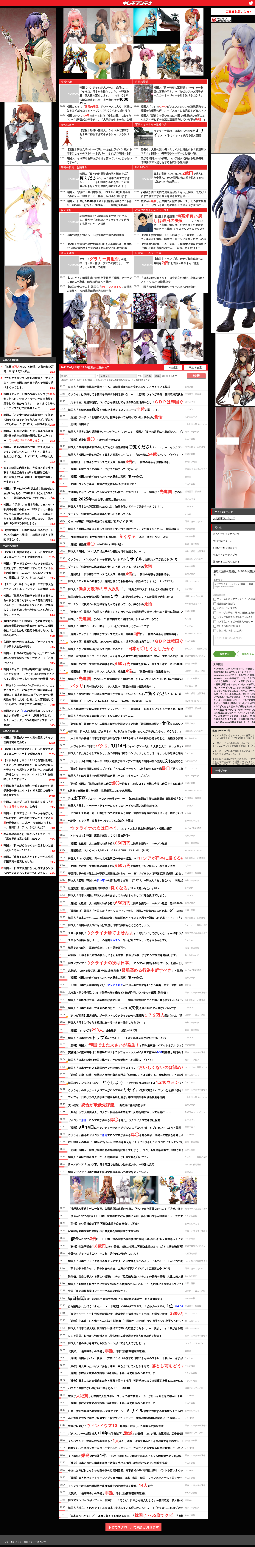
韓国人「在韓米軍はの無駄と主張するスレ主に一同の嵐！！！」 (114, 409)
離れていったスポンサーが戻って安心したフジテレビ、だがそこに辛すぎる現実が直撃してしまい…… (128, 1448)
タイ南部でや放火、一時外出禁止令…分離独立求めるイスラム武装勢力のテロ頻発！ (126, 1455)
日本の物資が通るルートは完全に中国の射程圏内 (95, 235)
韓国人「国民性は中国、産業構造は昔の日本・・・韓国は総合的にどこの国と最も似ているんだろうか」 (129, 1000)
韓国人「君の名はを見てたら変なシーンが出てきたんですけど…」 (107, 1343)
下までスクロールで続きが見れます (133, 1527)
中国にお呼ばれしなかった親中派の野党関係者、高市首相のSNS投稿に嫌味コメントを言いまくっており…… (131, 1470)
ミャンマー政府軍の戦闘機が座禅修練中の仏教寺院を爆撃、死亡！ (112, 1485)
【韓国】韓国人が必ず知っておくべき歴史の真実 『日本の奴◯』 (106, 476)
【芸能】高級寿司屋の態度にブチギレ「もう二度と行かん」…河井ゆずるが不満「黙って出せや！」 (131, 768)
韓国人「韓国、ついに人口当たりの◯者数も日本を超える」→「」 (107, 551)
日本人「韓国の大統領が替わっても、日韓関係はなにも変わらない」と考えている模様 (119, 386)
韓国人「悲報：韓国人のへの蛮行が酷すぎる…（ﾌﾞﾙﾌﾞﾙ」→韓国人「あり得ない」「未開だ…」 (128, 880)
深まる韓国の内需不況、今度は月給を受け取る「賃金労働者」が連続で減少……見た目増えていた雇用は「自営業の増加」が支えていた (29, 474)
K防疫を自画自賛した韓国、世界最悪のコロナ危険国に (100, 790)
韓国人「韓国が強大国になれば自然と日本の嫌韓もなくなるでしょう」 (110, 925)
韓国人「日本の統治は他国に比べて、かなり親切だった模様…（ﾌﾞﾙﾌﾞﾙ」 (111, 1059)
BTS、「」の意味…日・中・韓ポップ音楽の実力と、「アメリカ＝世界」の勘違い (104, 263)
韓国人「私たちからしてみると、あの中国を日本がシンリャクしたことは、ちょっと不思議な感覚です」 (129, 753)
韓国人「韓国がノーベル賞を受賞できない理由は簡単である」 (28, 740)
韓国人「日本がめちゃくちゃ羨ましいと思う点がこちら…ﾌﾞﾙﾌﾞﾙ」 (28, 848)
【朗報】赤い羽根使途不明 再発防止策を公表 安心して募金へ (104, 1223)
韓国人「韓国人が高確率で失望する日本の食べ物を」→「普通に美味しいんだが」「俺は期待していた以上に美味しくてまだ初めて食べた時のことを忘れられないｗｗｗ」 (28, 605)
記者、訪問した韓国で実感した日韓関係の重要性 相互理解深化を (115, 1298)
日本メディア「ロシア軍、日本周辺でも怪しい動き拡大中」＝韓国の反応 (111, 1164)
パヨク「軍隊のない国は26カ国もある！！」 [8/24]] (99, 1388)
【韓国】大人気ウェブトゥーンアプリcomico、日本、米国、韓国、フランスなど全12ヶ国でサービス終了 (130, 1478)
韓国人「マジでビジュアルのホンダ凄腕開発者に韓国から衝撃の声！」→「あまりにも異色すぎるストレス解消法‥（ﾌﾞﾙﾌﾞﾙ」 (173, 110)
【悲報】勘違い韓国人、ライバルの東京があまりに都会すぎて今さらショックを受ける (104, 134)
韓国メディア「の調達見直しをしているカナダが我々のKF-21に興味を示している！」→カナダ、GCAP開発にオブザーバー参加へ (29, 717)
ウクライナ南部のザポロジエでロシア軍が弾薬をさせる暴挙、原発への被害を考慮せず (126, 1134)
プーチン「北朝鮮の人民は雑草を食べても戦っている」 (100, 514)
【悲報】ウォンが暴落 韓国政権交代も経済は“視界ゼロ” (102, 484)
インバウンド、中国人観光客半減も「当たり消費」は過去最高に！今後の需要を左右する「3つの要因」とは (135, 1440)
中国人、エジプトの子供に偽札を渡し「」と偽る (28, 804)
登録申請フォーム (222, 541)
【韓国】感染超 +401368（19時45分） (96, 543)
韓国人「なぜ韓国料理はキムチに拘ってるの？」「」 (123, 648)
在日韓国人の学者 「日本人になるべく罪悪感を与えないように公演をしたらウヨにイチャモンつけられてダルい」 (135, 1142)
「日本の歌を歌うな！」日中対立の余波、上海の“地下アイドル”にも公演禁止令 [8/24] (119, 1268)
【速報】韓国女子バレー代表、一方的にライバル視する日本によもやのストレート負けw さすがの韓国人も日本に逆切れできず (99, 153)
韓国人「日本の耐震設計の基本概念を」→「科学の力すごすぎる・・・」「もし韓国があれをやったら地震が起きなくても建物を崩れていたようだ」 (105, 182)
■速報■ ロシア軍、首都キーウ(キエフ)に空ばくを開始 (100, 820)
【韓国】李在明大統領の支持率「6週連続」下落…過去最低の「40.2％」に (112, 1373)
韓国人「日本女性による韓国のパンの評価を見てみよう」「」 (130, 1067)
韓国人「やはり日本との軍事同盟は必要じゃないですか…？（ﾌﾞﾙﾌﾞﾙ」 (109, 775)
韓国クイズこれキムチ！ (226, 561)
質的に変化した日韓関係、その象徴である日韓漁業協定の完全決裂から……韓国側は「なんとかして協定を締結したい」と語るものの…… (28, 628)
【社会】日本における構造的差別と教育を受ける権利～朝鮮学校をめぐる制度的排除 (117, 1463)
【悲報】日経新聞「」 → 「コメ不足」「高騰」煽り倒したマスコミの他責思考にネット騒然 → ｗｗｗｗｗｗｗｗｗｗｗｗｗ (179, 224)
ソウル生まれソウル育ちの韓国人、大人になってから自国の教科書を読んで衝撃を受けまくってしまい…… (28, 382)
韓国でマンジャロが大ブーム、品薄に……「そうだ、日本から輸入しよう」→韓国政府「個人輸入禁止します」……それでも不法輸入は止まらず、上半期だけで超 (104, 96)
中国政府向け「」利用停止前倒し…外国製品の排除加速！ (117, 1425)
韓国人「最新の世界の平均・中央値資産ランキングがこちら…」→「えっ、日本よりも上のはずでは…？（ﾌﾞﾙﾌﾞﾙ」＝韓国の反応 (28, 454)
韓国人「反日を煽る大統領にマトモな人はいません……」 (101, 716)
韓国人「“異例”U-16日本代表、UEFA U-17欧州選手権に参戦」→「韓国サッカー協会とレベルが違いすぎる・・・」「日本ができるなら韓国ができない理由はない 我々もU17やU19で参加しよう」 (29, 514)
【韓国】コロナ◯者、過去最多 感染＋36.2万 (102, 1030)
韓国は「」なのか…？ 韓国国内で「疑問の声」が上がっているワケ (113, 618)
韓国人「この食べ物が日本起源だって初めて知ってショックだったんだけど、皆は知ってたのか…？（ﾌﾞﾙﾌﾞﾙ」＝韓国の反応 (28, 419)
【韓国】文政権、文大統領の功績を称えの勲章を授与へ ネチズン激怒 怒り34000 (125, 663)
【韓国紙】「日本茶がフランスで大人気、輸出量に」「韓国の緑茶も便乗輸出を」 (119, 461)
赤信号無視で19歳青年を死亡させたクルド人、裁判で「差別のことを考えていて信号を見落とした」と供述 (105, 219)
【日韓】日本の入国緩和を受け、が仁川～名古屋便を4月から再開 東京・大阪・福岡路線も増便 (133, 985)
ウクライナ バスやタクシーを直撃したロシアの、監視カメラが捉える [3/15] (122, 558)
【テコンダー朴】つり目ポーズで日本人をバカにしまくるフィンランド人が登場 (28, 586)
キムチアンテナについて (226, 534)
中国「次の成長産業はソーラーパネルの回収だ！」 (171, 286)
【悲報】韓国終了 (78, 424)
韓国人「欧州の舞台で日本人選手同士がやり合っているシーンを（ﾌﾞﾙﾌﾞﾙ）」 (126, 693)
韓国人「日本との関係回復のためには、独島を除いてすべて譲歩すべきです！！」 (116, 506)
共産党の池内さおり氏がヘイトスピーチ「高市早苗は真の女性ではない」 (27, 836)
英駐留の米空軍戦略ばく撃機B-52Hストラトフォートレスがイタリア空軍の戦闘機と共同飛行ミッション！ (133, 1052)
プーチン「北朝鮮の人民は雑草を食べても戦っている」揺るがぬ (110, 566)
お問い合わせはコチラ (225, 547)
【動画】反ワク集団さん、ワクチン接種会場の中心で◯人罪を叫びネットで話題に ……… (120, 1112)
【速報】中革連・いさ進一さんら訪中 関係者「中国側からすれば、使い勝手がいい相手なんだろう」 (127, 1320)
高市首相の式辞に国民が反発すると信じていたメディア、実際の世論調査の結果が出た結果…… (124, 1418)
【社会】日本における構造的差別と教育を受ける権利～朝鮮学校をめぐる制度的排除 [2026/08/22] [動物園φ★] (133, 1380)
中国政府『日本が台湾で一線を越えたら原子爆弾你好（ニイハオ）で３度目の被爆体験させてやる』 (28, 790)
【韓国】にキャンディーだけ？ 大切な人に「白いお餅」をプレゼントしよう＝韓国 (124, 1127)
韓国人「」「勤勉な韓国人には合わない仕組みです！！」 (125, 588)
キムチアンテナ (110, 2)
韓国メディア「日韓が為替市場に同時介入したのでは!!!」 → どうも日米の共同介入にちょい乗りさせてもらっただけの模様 (29, 673)
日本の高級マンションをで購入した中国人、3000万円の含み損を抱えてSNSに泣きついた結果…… (179, 177)
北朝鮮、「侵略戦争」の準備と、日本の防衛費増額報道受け (107, 1350)
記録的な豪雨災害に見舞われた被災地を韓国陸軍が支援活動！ (104, 1231)
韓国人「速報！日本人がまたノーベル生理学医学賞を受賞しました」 (28, 859)
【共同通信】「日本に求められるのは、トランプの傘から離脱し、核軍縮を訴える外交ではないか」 (28, 534)
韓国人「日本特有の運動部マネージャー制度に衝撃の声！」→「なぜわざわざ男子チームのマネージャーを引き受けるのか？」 (178, 91)
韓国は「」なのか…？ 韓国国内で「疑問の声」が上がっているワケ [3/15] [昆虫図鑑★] (125, 678)
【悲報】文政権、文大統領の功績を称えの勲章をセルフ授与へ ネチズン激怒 (123, 865)
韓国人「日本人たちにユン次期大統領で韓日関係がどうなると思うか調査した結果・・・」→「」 (125, 917)
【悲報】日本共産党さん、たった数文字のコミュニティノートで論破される (28, 554)
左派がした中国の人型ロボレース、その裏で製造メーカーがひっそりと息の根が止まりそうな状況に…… (135, 1395)
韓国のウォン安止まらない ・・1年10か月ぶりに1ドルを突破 (127, 1082)
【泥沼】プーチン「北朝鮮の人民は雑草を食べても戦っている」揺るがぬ (115, 416)
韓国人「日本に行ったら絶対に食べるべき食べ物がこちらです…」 (107, 1022)
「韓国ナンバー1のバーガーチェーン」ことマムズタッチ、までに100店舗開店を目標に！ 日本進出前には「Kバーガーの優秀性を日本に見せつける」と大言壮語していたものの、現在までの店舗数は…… (29, 694)
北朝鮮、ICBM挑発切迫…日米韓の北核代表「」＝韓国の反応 (129, 970)
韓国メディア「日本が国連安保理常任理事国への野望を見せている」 (108, 1172)
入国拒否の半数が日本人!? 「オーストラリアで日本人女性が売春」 (28, 644)
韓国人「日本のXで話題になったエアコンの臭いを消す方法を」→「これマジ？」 (29, 657)
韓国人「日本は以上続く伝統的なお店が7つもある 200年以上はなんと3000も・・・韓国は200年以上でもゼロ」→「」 (29, 493)
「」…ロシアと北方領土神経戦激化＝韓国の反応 (120, 828)
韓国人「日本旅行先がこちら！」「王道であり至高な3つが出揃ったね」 (118, 1037)
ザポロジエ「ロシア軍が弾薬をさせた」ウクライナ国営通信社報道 (114, 1119)
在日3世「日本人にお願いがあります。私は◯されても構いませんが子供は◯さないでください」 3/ (131, 730)
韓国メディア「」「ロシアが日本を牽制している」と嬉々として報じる (131, 962)
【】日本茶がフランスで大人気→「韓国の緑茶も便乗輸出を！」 (112, 686)
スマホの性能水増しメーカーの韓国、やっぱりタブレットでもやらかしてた (117, 940)
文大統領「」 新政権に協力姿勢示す (107, 1104)
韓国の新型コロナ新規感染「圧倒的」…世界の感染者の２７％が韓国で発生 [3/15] (120, 596)
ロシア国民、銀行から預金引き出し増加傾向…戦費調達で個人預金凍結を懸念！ (115, 1335)
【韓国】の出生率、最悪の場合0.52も (97, 499)
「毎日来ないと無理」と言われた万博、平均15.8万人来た (29, 369)
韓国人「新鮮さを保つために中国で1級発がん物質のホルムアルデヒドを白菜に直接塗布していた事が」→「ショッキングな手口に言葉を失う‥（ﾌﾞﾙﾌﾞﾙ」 (173, 119)
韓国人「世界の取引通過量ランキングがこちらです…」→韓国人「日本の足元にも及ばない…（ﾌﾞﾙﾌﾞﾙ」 (129, 431)
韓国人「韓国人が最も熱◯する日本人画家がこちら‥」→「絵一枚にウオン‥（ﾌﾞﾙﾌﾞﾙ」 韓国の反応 (131, 454)
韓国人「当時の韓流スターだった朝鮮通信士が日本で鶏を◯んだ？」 (108, 1157)
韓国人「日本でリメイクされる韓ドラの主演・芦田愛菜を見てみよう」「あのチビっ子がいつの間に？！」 (131, 1261)
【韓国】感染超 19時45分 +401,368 (94, 439)
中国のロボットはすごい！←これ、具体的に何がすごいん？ (103, 1253)
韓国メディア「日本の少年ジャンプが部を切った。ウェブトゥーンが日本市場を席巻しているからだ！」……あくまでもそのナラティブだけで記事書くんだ (29, 401)
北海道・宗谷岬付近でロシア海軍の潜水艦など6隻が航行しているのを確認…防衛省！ (118, 992)
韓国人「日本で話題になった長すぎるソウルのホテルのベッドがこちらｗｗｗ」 (28, 870)
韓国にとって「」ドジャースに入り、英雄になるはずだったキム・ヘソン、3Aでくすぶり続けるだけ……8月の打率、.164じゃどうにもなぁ (99, 110)
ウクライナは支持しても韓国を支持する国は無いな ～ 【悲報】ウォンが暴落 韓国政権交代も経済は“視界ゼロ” (136, 394)
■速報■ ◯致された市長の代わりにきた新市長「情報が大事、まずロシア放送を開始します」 (123, 955)
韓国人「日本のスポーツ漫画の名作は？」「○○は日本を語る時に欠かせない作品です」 (123, 1007)
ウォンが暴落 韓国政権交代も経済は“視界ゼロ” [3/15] (100, 521)
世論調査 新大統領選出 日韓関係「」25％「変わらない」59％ (114, 887)
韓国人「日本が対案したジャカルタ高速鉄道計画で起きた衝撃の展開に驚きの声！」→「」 (28, 435)
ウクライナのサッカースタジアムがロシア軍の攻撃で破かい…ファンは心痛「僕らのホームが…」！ (135, 1089)
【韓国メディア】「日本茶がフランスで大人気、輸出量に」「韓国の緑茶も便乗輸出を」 (123, 633)
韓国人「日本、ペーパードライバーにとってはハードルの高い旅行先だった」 (114, 805)
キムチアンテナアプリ (225, 554)
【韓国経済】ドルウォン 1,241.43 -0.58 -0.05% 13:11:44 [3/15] (108, 850)
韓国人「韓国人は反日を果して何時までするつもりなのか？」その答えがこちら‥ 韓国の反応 (123, 529)
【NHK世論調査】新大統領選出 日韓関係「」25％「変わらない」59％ (118, 536)
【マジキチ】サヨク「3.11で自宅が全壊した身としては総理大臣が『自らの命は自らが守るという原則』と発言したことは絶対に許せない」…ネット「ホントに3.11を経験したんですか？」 (28, 769)
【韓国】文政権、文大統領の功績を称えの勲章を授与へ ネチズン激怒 (117, 843)
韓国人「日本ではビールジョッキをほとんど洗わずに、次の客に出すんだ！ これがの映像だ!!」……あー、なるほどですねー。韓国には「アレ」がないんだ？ (29, 570)
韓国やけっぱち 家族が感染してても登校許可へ (97, 947)
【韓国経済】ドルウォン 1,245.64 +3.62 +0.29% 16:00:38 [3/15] (110, 701)
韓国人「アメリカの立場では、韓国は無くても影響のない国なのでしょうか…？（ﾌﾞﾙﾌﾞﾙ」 (121, 581)
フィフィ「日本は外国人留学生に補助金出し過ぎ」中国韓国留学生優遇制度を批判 (116, 1097)
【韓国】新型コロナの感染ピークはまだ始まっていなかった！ (104, 469)
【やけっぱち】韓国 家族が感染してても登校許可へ (99, 835)
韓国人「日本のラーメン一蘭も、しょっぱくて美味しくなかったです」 (110, 626)
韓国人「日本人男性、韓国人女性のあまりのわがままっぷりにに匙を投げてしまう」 (117, 895)
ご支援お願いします (239, 11)
